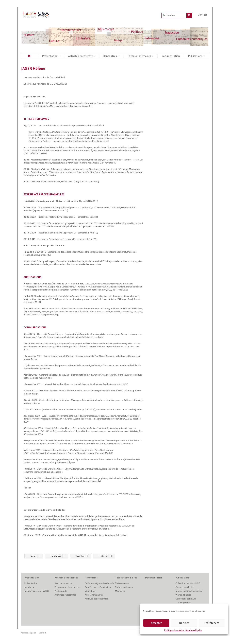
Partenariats (61, 591)
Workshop (90, 591)
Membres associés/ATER (36, 591)
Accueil (29, 56)
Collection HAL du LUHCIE (187, 583)
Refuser (184, 623)
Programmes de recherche (67, 587)
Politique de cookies (174, 630)
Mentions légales (193, 630)
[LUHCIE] (36, 13)
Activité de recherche (80, 56)
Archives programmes (65, 595)
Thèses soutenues (124, 587)
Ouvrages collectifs (184, 587)
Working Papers (183, 595)
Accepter (156, 623)
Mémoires (120, 591)
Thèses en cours (122, 583)
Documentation (170, 56)
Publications (195, 56)
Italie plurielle (184, 602)
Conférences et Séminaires (98, 587)
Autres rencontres (94, 595)
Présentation (50, 56)
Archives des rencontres (96, 598)
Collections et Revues (185, 598)
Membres (29, 587)
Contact (202, 14)
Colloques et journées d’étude (99, 583)
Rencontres (110, 56)
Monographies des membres (189, 591)
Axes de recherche (63, 583)
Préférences (211, 623)
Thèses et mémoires (139, 56)
